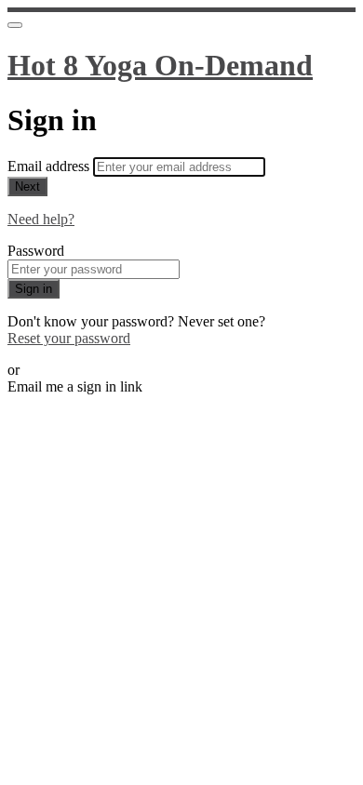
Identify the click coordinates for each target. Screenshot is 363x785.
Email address (50, 166)
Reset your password (68, 338)
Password (35, 251)
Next (27, 186)
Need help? (40, 219)
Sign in (33, 289)
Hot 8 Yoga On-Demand (160, 65)
